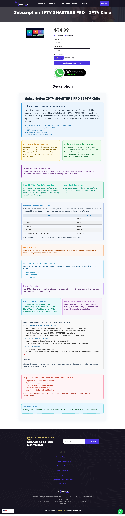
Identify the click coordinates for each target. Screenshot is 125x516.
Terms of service (62, 457)
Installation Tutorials (69, 4)
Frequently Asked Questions (62, 479)
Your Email (58, 47)
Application (53, 4)
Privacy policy (62, 470)
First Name (58, 39)
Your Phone (58, 54)
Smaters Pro (62, 510)
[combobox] (59, 58)
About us (41, 4)
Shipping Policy (62, 466)
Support (84, 4)
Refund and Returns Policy (62, 461)
